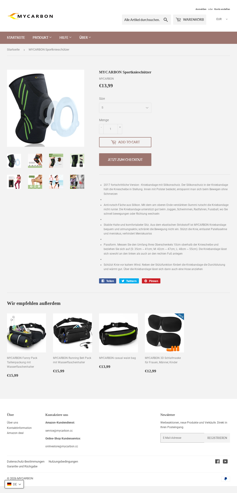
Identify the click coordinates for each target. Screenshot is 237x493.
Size (102, 98)
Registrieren (217, 438)
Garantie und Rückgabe (22, 466)
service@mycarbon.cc (59, 430)
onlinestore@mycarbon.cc (61, 446)
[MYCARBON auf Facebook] (217, 462)
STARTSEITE (16, 37)
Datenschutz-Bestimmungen (25, 461)
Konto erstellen (222, 9)
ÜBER (83, 37)
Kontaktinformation (19, 428)
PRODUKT (41, 37)
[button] (14, 484)
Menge (104, 120)
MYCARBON (25, 478)
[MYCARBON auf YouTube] (225, 462)
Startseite (13, 49)
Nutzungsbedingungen (63, 461)
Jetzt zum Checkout (125, 160)
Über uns (12, 422)
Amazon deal (15, 433)
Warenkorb (193, 19)
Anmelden (201, 9)
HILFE (64, 37)
